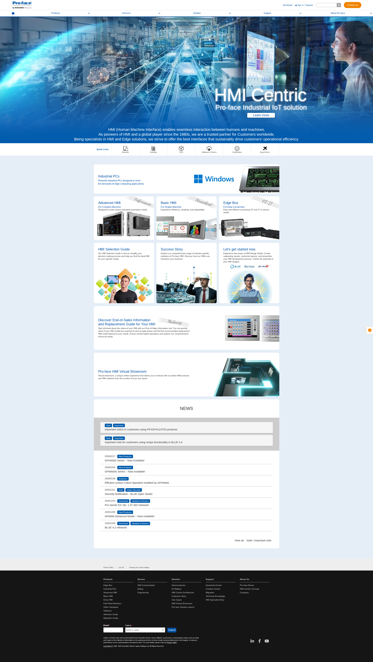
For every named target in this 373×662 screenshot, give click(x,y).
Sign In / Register (305, 5)
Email (106, 625)
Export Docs (265, 149)
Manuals (125, 149)
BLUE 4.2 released (116, 527)
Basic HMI (186, 218)
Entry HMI (108, 600)
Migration (210, 592)
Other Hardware (110, 607)
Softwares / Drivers (209, 149)
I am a (128, 625)
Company (244, 592)
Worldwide (287, 5)
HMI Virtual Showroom (182, 603)
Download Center (214, 585)
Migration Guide (110, 618)
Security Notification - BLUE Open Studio (128, 494)
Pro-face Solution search (183, 607)
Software (107, 611)
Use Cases (177, 600)
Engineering (143, 592)
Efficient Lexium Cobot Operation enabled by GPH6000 (137, 482)
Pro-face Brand (247, 585)
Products (55, 13)
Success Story (186, 273)
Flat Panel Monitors (112, 603)
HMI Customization (146, 585)
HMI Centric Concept (249, 589)
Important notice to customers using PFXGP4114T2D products (141, 429)
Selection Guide (110, 614)
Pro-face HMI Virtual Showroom (186, 374)
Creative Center (213, 589)
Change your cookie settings (139, 567)
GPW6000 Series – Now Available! (125, 471)
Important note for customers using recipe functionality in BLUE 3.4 (143, 442)
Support (267, 13)
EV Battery (176, 589)
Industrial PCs (186, 178)
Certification (237, 149)
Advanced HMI (124, 218)
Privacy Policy (108, 567)
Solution (197, 13)
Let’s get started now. (249, 273)
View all (239, 540)
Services (126, 13)
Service (141, 579)
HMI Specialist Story (215, 600)
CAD (181, 149)
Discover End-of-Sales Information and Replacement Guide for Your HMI (186, 328)
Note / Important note (259, 540)
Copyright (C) (108, 646)
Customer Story (179, 596)
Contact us (352, 5)
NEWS (186, 408)
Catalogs (153, 149)
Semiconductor (178, 585)
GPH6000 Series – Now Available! (125, 460)
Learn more (261, 115)
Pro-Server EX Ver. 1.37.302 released (127, 505)
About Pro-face (338, 13)
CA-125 (121, 567)
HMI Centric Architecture (183, 592)
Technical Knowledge (215, 596)
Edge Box (249, 218)
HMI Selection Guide (124, 273)
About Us (244, 579)
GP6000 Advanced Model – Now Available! (130, 516)
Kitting (140, 589)
